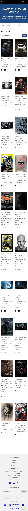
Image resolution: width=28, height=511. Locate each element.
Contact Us (14, 465)
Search (14, 460)
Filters (24, 35)
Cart (25, 2)
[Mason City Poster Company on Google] (18, 483)
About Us (14, 462)
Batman (8, 25)
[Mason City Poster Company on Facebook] (10, 483)
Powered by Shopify (13, 501)
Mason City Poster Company (14, 10)
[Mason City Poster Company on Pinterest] (14, 483)
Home (2, 25)
